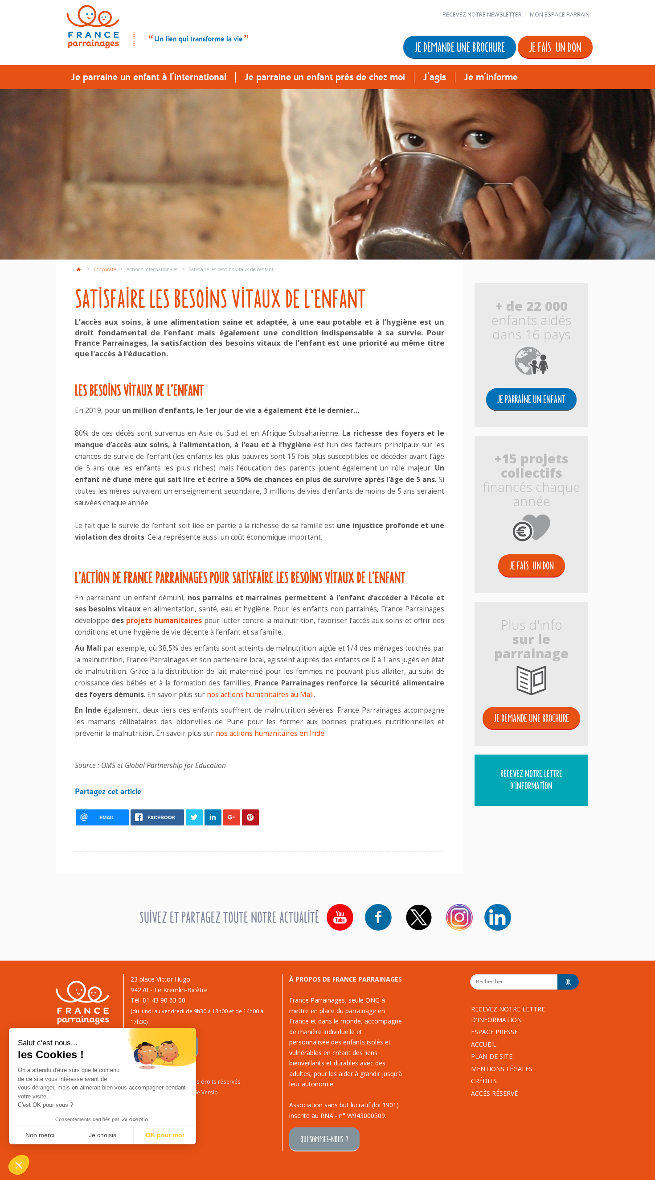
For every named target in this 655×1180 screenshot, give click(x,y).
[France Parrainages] (156, 25)
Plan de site (491, 1056)
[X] (418, 917)
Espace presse (494, 1031)
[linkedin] (497, 917)
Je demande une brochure (459, 46)
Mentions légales (501, 1068)
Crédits (484, 1081)
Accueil (483, 1044)
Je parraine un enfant (531, 398)
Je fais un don (555, 46)
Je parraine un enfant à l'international (148, 77)
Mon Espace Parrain (560, 14)
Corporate (105, 269)
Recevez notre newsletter (482, 14)
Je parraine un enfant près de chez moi (325, 77)
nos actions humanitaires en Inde (270, 733)
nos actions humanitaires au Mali (260, 694)
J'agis (434, 77)
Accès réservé (494, 1093)
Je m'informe (491, 77)
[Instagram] (459, 917)
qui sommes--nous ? (324, 1139)
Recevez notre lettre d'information (531, 779)
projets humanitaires (164, 620)
